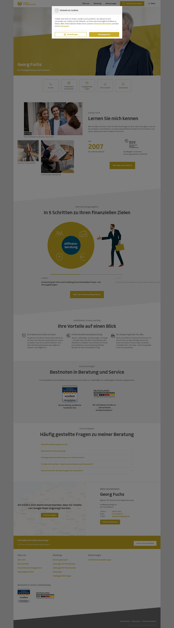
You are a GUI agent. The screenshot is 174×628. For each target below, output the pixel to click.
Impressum (64, 26)
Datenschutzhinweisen (102, 24)
